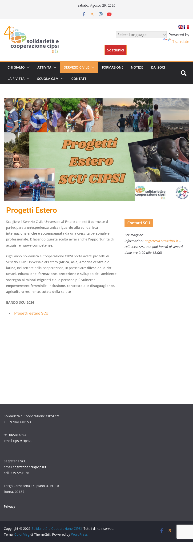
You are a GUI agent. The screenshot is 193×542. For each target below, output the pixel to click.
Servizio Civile (76, 67)
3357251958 (19, 473)
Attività (44, 67)
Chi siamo (16, 67)
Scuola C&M (48, 78)
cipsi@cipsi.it (22, 440)
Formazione (112, 67)
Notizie (137, 67)
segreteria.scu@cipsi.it (29, 467)
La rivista (16, 78)
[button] (27, 67)
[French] (186, 27)
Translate (180, 41)
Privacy (9, 506)
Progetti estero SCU (31, 313)
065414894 (17, 435)
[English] (180, 27)
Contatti (79, 78)
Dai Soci (158, 67)
